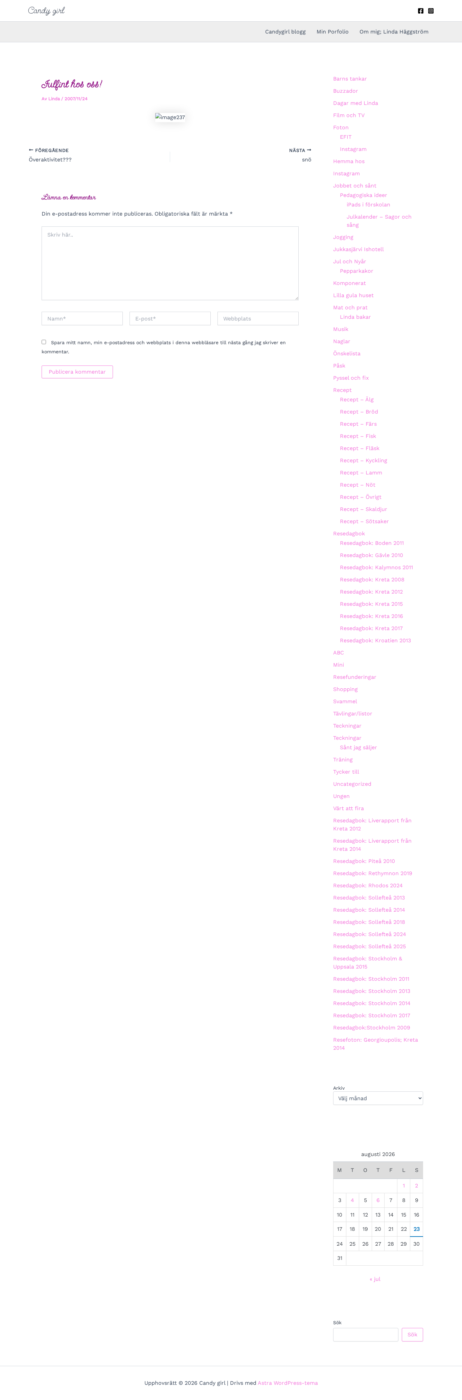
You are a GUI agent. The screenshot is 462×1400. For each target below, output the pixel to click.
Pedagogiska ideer (363, 195)
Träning (343, 759)
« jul (375, 1279)
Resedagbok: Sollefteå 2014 (369, 910)
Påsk (339, 365)
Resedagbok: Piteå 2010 (364, 861)
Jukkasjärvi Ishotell (358, 249)
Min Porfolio (333, 31)
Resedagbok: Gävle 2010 (371, 555)
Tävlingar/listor (352, 713)
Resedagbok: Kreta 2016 (371, 616)
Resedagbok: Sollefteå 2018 (369, 922)
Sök (337, 1322)
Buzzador (345, 91)
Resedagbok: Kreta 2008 (372, 579)
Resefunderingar (354, 677)
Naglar (341, 341)
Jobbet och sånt (354, 185)
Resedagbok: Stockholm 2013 (371, 991)
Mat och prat (350, 307)
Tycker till (346, 772)
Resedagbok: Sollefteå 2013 (369, 897)
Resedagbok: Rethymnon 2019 (372, 873)
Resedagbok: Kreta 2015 (371, 604)
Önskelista (347, 353)
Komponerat (349, 283)
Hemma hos (349, 161)
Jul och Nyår (349, 261)
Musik (340, 329)
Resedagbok (349, 533)
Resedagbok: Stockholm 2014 (372, 1003)
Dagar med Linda (355, 103)
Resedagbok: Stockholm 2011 (371, 979)
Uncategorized (352, 784)
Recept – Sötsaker (364, 521)
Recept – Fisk (358, 436)
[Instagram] (431, 11)
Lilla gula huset (353, 295)
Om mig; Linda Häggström (394, 31)
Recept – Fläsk (359, 448)
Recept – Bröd (359, 411)
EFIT (346, 137)
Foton (341, 127)
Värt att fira (348, 808)
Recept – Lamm (361, 472)
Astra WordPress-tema (288, 1383)
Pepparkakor (356, 271)
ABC (338, 652)
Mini (338, 665)
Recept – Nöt (357, 485)
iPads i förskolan (368, 204)
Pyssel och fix (351, 378)
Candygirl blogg (285, 31)
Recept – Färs (358, 424)
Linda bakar (355, 317)
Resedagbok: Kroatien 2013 (375, 640)
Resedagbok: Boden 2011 (372, 543)
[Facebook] (421, 11)
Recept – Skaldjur (363, 509)
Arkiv (339, 1088)
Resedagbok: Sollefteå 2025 (369, 946)
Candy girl (46, 10)
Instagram (353, 149)
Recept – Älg (357, 399)
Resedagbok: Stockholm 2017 (371, 1015)
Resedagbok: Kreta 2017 (371, 628)
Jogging (343, 237)
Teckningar (347, 726)
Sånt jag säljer (358, 747)
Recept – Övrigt (361, 497)
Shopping (345, 689)
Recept (342, 390)
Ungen (341, 796)
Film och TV (349, 115)
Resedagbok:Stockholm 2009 (371, 1027)
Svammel (345, 701)
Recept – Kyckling (363, 460)
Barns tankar (350, 78)
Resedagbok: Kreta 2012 (371, 591)
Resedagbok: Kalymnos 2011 (376, 567)
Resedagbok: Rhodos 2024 (368, 885)
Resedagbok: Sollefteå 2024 (369, 934)
